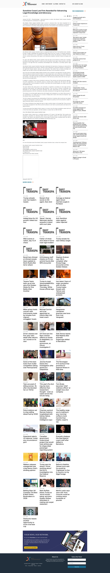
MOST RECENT (49, 3)
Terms (26, 565)
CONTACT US (62, 3)
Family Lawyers (39, 72)
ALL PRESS (55, 3)
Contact (35, 565)
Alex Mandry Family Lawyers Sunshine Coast (33, 23)
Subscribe (77, 566)
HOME (43, 3)
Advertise (39, 565)
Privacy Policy (30, 565)
